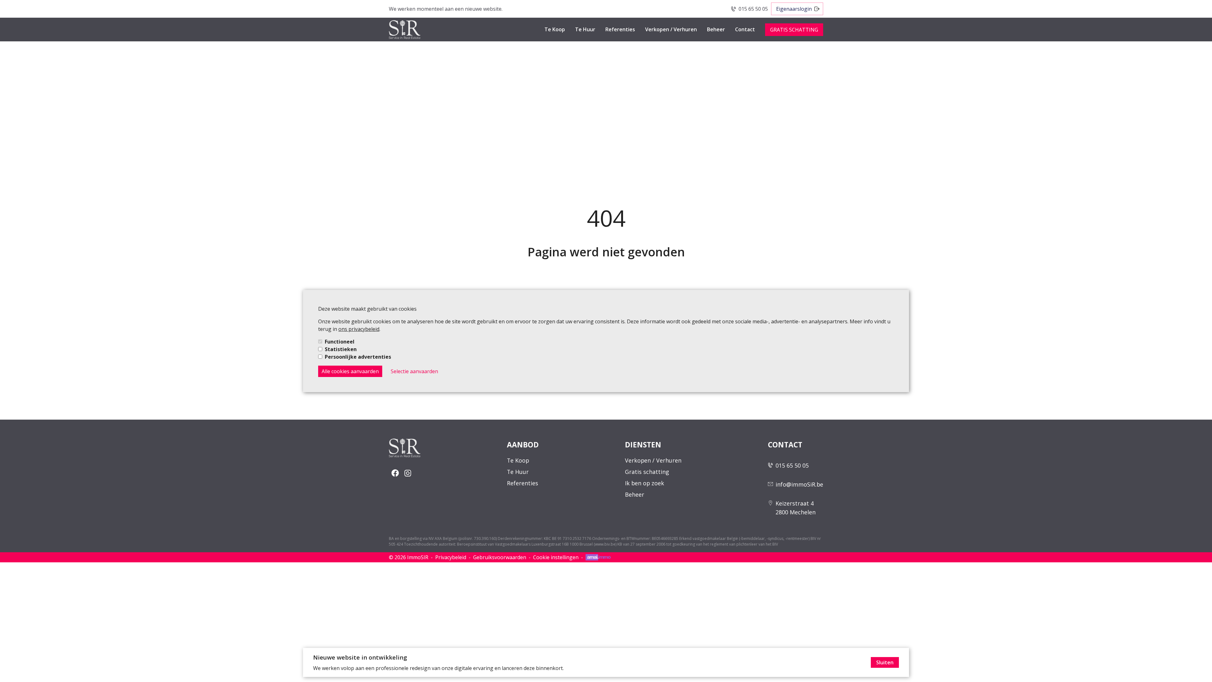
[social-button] (395, 473)
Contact (745, 29)
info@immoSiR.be (799, 484)
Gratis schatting (647, 472)
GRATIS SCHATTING (794, 29)
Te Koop (554, 29)
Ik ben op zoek (644, 483)
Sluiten (885, 662)
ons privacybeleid (358, 329)
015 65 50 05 (753, 8)
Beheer (716, 29)
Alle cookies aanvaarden (350, 371)
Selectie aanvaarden (414, 371)
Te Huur (585, 29)
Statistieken (341, 349)
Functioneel (339, 341)
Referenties (620, 29)
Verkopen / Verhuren (671, 29)
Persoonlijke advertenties (358, 356)
